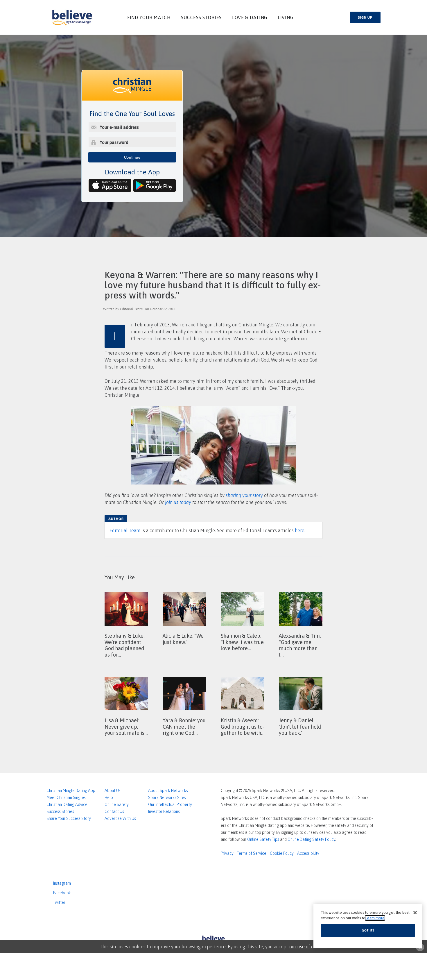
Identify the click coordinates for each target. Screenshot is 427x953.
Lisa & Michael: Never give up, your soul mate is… (126, 726)
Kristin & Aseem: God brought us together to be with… (242, 726)
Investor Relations (164, 811)
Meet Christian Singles (66, 797)
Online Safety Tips (263, 839)
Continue (132, 157)
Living (285, 17)
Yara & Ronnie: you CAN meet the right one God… (184, 726)
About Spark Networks (168, 790)
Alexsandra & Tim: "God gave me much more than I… (300, 645)
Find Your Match (149, 17)
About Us (113, 790)
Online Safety (117, 804)
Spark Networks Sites (167, 797)
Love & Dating (249, 17)
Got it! (368, 930)
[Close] (415, 912)
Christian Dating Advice (66, 804)
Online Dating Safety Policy (311, 839)
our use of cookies (308, 946)
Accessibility (308, 853)
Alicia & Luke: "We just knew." (183, 639)
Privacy (227, 853)
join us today (178, 502)
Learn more (375, 918)
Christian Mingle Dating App (70, 790)
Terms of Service (251, 853)
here (299, 530)
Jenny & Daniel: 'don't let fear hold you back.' (300, 726)
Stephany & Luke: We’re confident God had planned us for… (124, 645)
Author (115, 519)
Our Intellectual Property (170, 804)
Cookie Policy (282, 853)
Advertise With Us (120, 818)
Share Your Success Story (68, 818)
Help (109, 797)
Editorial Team (125, 530)
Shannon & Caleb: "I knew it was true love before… (242, 642)
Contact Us (114, 811)
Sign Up (365, 17)
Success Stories (201, 17)
